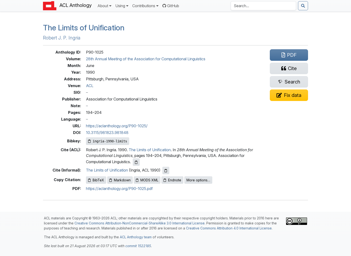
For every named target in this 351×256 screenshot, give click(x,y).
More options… (198, 180)
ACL (89, 85)
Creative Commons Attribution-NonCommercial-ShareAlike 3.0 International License (139, 223)
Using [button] (120, 5)
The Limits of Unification (83, 27)
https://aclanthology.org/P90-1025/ (117, 125)
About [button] (102, 5)
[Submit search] (303, 5)
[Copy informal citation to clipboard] (165, 170)
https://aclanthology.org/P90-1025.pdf (119, 188)
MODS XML (149, 180)
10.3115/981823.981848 (107, 132)
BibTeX (98, 180)
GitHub (173, 5)
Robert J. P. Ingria (61, 38)
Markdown (122, 180)
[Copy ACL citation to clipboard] (136, 162)
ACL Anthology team (136, 237)
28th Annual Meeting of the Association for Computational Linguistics (145, 58)
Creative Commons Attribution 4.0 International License (229, 228)
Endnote (174, 180)
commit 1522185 (138, 246)
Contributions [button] (143, 5)
